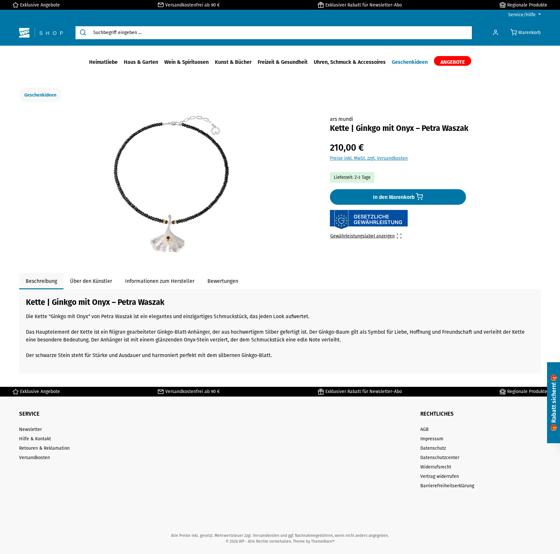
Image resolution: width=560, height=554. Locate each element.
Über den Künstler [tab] (91, 281)
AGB (424, 429)
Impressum (431, 438)
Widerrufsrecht (435, 467)
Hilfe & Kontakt (35, 438)
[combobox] (281, 32)
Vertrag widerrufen (439, 476)
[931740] (171, 184)
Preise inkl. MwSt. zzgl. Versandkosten (369, 158)
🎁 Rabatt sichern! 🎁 (553, 402)
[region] (171, 184)
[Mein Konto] (495, 32)
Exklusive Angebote (40, 5)
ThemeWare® (323, 541)
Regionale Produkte (527, 5)
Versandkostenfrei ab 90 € (192, 5)
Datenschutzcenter (439, 457)
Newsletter (30, 429)
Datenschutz (433, 448)
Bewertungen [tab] (222, 281)
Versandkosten (34, 457)
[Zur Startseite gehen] (41, 33)
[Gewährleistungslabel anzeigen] (369, 220)
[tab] (41, 281)
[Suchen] (83, 32)
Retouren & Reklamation (44, 448)
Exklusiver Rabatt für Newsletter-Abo (363, 5)
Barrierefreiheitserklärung (447, 485)
